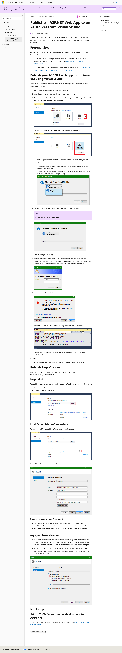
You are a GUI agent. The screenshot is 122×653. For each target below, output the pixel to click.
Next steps (103, 30)
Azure (50, 16)
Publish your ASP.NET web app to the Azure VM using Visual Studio (109, 23)
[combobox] (12, 18)
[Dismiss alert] (119, 7)
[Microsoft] (3, 2)
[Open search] (113, 2)
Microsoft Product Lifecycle (55, 8)
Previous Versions (41, 16)
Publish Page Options (106, 28)
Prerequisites (104, 20)
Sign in (118, 2)
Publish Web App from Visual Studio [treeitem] (13, 40)
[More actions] (90, 16)
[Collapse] (22, 15)
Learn (32, 16)
